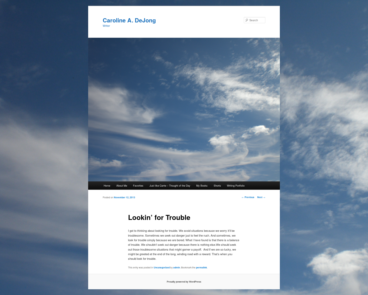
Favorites (138, 185)
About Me (121, 185)
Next (261, 197)
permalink (201, 267)
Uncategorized (162, 267)
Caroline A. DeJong (129, 20)
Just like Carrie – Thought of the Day (170, 185)
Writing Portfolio (236, 185)
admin (176, 267)
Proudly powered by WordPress (184, 281)
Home (107, 185)
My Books (202, 185)
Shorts (217, 185)
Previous (248, 197)
